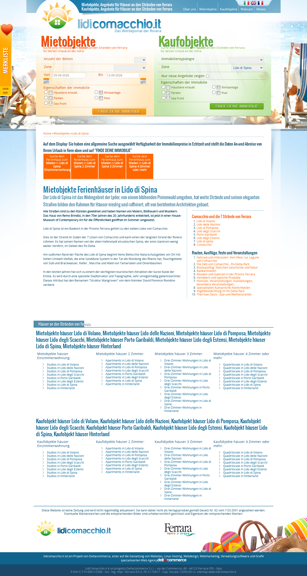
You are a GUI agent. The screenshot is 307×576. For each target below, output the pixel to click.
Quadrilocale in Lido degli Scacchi (245, 374)
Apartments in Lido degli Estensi (127, 377)
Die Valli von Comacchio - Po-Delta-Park (223, 264)
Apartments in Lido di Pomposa (126, 367)
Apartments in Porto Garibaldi (125, 374)
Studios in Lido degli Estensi (65, 381)
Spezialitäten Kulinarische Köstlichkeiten (223, 287)
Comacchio (204, 244)
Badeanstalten (206, 271)
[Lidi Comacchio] (101, 27)
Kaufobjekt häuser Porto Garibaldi (118, 427)
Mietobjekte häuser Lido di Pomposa (211, 333)
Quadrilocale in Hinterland (240, 388)
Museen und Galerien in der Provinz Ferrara (226, 274)
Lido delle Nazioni (208, 224)
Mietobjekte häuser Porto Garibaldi (120, 339)
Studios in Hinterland (61, 388)
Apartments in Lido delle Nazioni (127, 364)
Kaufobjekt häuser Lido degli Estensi (187, 427)
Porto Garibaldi (207, 234)
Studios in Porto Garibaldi (64, 378)
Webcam (247, 9)
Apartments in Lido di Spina (124, 380)
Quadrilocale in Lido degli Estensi (245, 381)
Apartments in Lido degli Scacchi (127, 370)
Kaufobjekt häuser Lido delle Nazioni (134, 421)
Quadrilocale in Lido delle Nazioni (245, 368)
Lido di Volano (206, 221)
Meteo (261, 9)
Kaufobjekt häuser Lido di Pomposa (204, 421)
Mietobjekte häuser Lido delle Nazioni (138, 333)
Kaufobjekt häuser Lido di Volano (67, 421)
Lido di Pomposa (207, 228)
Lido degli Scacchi (208, 231)
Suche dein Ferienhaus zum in (57, 163)
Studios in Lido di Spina (62, 384)
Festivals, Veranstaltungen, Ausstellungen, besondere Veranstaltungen (225, 282)
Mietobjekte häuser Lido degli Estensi (191, 339)
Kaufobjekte (228, 9)
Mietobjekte (208, 9)
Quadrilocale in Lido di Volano (242, 364)
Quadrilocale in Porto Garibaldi (243, 378)
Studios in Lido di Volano (63, 364)
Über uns (189, 9)
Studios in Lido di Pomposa (64, 371)
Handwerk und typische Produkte (219, 277)
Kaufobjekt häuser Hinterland (82, 434)
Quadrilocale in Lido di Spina (242, 384)
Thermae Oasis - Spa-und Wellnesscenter (224, 294)
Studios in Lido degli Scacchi (65, 374)
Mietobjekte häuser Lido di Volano (68, 333)
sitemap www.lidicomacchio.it (216, 572)
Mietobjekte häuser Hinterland (92, 346)
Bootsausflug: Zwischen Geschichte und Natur (227, 267)
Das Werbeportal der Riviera (138, 31)
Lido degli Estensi (208, 238)
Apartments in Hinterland (122, 384)
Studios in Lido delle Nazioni (65, 368)
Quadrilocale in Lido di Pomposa (244, 371)
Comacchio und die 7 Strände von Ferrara (221, 216)
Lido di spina (205, 241)
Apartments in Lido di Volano (125, 360)
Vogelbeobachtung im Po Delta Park (220, 291)
